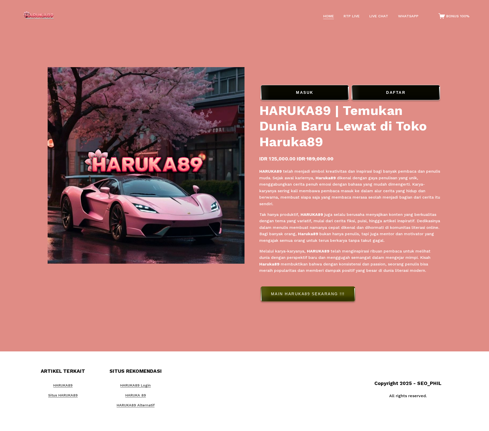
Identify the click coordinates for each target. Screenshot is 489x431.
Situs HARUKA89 (63, 395)
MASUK (305, 92)
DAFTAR (395, 92)
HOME (328, 16)
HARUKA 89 (135, 395)
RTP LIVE (352, 16)
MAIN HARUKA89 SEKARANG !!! (308, 294)
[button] (350, 295)
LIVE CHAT (378, 16)
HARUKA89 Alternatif (136, 405)
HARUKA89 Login (135, 385)
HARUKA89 (270, 171)
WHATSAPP (408, 16)
